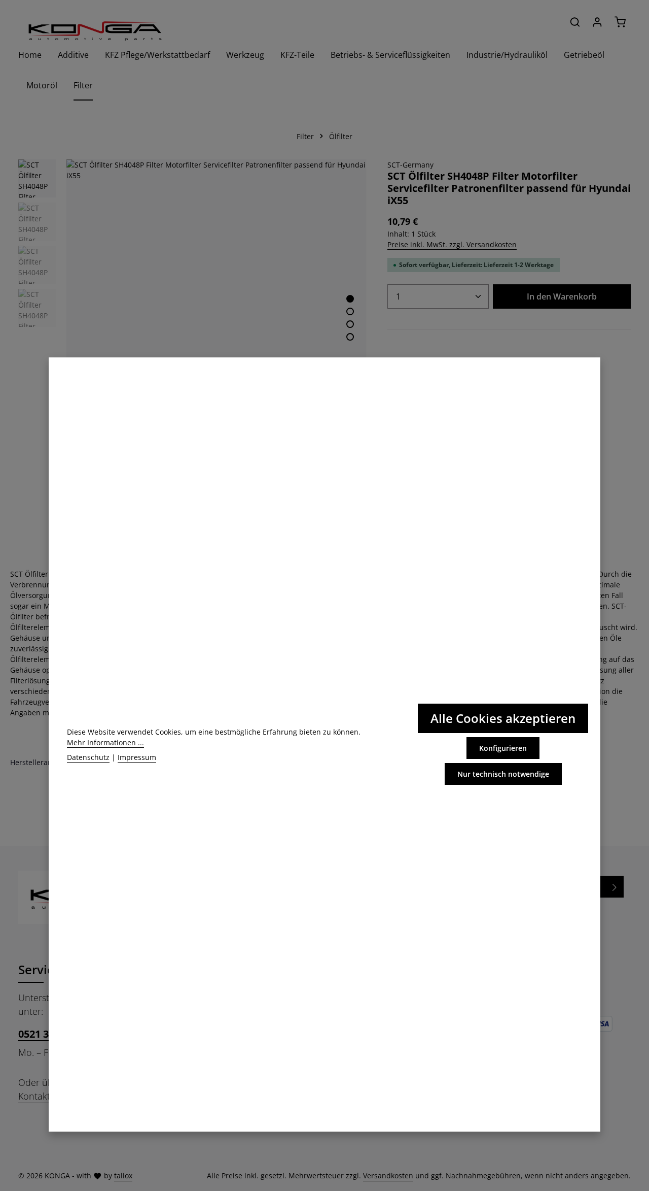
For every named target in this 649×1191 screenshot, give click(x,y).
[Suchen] (575, 22)
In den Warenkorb (562, 296)
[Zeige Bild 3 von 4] (350, 324)
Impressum (137, 757)
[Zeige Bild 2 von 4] (350, 311)
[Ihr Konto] (597, 22)
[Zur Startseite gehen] (94, 30)
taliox (123, 1175)
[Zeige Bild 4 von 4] (350, 337)
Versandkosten (388, 1175)
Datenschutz (88, 757)
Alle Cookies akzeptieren (502, 718)
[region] (192, 309)
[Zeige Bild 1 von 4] (350, 299)
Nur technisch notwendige (503, 774)
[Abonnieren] (615, 887)
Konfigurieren (503, 748)
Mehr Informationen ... (105, 742)
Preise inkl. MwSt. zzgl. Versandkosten (452, 244)
